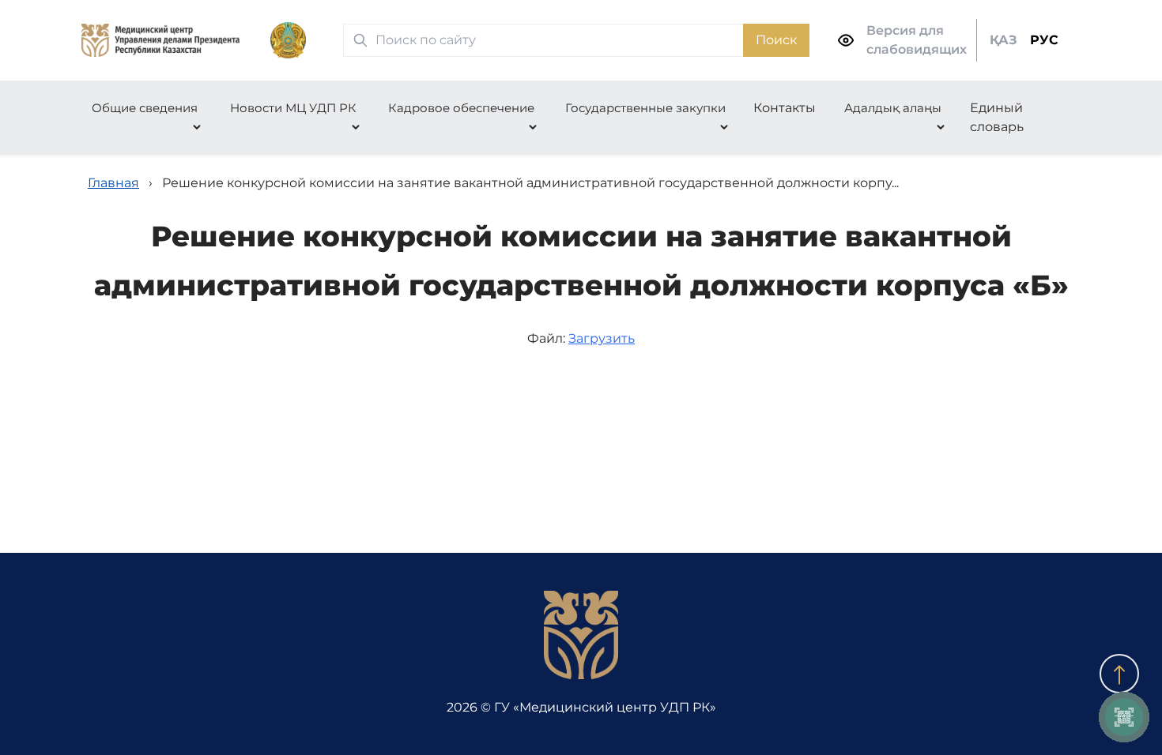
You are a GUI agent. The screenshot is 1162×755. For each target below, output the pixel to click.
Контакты (784, 107)
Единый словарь (997, 117)
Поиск (776, 39)
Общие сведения (145, 107)
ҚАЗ (1003, 39)
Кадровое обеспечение (461, 107)
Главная (113, 182)
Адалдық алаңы (892, 107)
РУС (1044, 39)
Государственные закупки (645, 107)
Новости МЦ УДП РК (293, 107)
